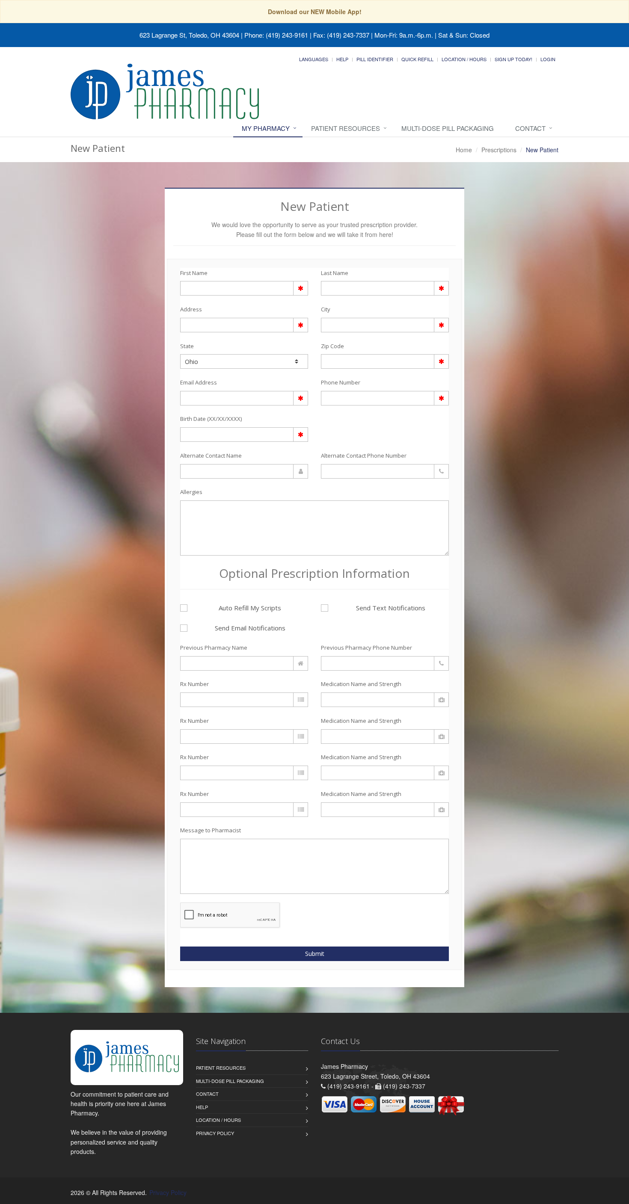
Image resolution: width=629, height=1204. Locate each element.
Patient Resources (345, 128)
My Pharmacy (266, 128)
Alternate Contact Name (211, 455)
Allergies (191, 492)
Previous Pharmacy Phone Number (366, 647)
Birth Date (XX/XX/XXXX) (211, 419)
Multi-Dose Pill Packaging (447, 128)
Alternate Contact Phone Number (363, 455)
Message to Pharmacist (210, 830)
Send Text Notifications (390, 607)
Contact (530, 128)
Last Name (334, 273)
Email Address (198, 382)
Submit (314, 954)
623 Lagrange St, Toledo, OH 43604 (189, 34)
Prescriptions (498, 149)
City (325, 309)
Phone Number (340, 382)
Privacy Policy (215, 1133)
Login (547, 59)
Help (342, 59)
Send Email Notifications (250, 628)
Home (464, 149)
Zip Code (332, 346)
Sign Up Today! (513, 59)
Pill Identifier (374, 59)
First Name (194, 273)
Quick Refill (417, 59)
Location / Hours (464, 59)
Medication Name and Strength (361, 684)
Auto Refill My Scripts (250, 607)
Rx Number (194, 684)
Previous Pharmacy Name (213, 647)
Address (191, 309)
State (187, 346)
